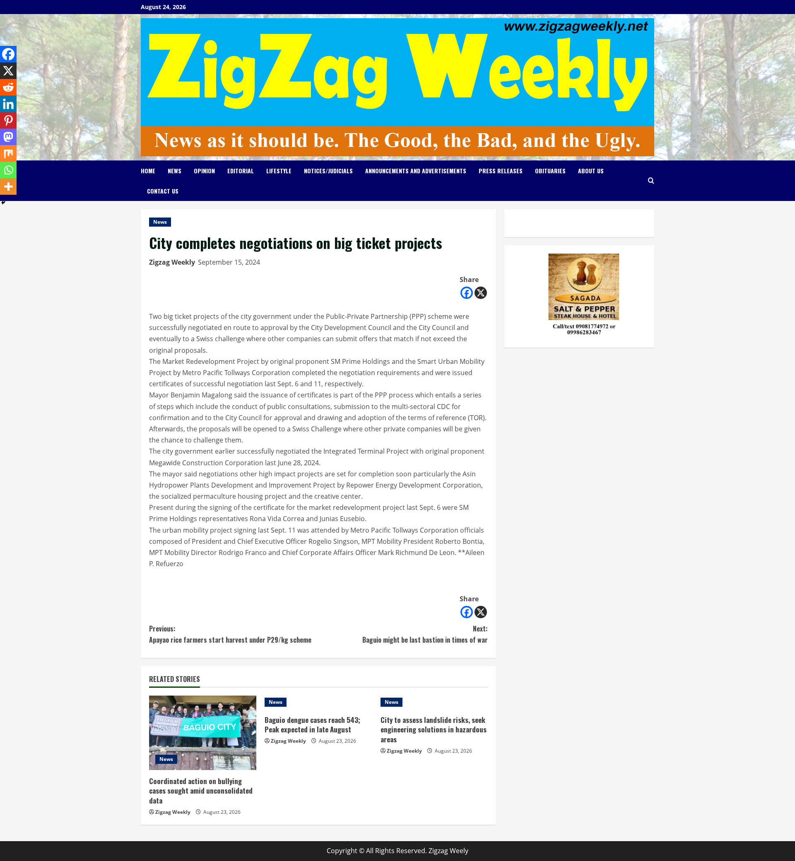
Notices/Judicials (328, 170)
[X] (481, 293)
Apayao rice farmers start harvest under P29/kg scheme (230, 634)
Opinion (204, 170)
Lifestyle (279, 170)
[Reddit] (8, 87)
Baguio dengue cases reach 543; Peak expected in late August (312, 725)
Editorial (240, 170)
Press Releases (501, 170)
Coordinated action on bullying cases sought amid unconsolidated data (201, 791)
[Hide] (3, 202)
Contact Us (162, 191)
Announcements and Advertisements (415, 170)
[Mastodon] (8, 137)
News (174, 170)
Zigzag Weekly (172, 262)
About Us (591, 170)
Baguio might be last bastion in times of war (425, 634)
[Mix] (8, 153)
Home (148, 170)
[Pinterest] (8, 120)
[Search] (651, 180)
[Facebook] (466, 293)
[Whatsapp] (8, 170)
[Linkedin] (8, 104)
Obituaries (550, 170)
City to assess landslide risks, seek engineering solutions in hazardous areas (434, 730)
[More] (8, 186)
